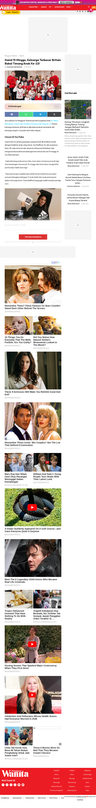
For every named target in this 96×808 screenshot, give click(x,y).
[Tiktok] (85, 11)
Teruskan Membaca (33, 237)
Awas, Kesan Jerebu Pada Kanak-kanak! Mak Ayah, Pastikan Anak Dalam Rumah (78, 160)
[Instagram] (80, 11)
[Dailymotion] (23, 784)
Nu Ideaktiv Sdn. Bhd (81, 796)
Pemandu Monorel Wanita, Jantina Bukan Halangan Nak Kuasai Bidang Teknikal (78, 198)
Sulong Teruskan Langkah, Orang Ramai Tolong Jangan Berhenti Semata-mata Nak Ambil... (77, 126)
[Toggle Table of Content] (55, 107)
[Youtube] (88, 11)
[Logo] (7, 7)
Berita (22, 56)
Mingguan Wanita (11, 56)
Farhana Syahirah (73, 186)
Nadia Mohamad (70, 132)
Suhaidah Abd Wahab (14, 67)
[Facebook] (77, 11)
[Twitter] (82, 11)
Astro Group (80, 799)
